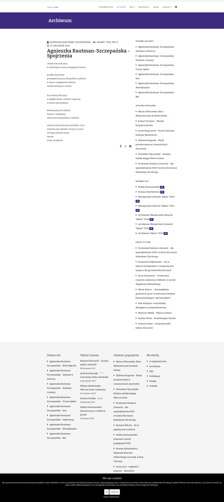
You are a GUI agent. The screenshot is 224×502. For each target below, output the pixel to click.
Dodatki (166, 7)
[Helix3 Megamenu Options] (176, 7)
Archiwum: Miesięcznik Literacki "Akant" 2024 (154, 217)
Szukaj (156, 7)
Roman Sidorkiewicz (150, 191)
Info (131, 7)
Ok (106, 492)
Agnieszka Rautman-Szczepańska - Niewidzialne (155, 85)
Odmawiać (115, 492)
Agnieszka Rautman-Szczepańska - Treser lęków (155, 67)
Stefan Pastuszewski (150, 187)
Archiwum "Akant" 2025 (152, 233)
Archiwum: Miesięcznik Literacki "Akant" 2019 (154, 226)
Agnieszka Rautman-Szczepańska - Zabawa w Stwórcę (155, 48)
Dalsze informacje (111, 497)
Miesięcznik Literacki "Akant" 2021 (155, 208)
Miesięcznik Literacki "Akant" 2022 (156, 198)
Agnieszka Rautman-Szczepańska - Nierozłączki (61, 363)
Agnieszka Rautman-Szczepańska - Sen (155, 76)
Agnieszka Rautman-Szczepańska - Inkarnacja (60, 417)
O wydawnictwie (105, 7)
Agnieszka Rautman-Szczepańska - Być (155, 94)
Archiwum (121, 7)
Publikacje (143, 7)
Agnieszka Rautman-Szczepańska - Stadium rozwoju (155, 58)
